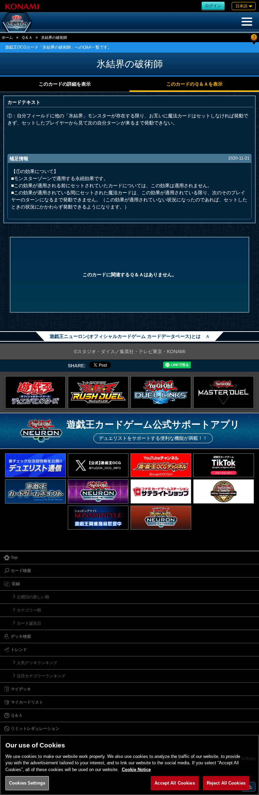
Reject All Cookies (226, 783)
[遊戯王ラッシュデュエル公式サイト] (98, 392)
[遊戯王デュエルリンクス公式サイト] (161, 392)
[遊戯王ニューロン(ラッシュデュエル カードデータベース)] (161, 518)
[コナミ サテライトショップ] (161, 491)
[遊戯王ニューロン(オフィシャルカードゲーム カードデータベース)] (17, 22)
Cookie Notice (136, 769)
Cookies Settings (27, 783)
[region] (129, 765)
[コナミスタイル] (98, 518)
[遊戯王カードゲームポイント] (35, 491)
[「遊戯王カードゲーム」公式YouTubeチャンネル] (161, 465)
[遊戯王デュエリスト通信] (35, 465)
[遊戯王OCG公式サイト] (35, 392)
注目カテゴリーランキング (41, 676)
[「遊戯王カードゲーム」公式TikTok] (223, 465)
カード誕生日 (29, 623)
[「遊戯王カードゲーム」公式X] (98, 465)
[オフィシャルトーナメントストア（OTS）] (223, 491)
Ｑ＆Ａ (27, 37)
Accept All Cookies (174, 783)
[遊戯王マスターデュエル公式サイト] (223, 392)
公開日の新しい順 (33, 597)
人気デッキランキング (37, 662)
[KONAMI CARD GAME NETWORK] (98, 491)
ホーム (7, 37)
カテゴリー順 (29, 610)
